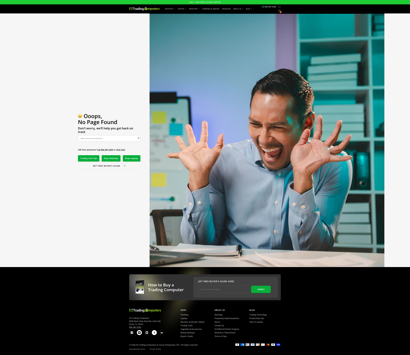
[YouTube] (146, 332)
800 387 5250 (135, 327)
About (217, 322)
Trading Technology (258, 314)
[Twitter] (139, 332)
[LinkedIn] (161, 332)
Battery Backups (188, 332)
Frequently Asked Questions (227, 318)
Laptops (184, 318)
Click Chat (120, 149)
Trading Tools (187, 325)
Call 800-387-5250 (105, 149)
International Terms (137, 349)
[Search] (279, 7)
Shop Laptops (131, 158)
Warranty (219, 314)
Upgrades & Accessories (191, 329)
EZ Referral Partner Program (227, 329)
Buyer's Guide (187, 336)
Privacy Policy (155, 349)
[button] (170, 9)
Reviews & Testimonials (225, 332)
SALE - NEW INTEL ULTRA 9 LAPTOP (205, 2)
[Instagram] (132, 332)
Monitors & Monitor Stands (192, 322)
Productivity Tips (256, 318)
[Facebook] (154, 332)
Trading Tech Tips (88, 158)
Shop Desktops (111, 158)
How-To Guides (256, 322)
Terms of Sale (221, 336)
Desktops (185, 314)
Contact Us (219, 325)
